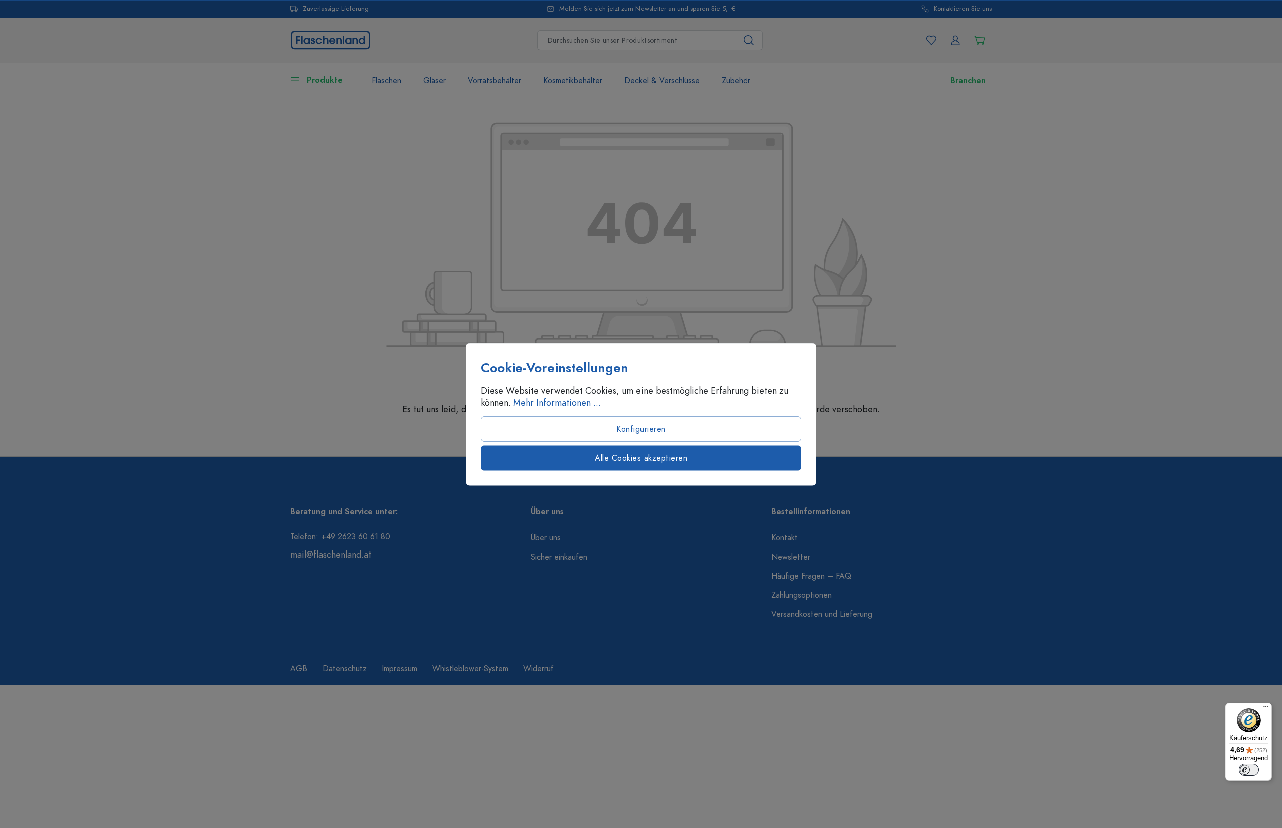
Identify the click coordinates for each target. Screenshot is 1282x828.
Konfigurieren (641, 428)
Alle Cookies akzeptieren (641, 457)
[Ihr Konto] (955, 40)
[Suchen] (749, 40)
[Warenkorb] (980, 40)
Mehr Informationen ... (557, 402)
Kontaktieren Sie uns (963, 9)
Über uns (546, 537)
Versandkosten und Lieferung (821, 614)
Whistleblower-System (470, 668)
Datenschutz (345, 668)
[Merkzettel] (931, 40)
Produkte (325, 80)
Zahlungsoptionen (801, 595)
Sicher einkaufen (559, 557)
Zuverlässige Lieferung (336, 9)
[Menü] (1266, 709)
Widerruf (538, 668)
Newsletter (790, 557)
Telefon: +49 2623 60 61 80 (340, 536)
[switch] (1249, 770)
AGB (298, 668)
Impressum (399, 668)
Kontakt (784, 537)
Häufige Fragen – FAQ (811, 576)
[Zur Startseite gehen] (330, 39)
